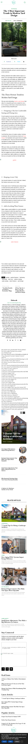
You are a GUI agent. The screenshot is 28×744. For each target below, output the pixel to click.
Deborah (9, 20)
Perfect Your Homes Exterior (8, 720)
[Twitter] (18, 340)
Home (2, 555)
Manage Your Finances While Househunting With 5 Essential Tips (13, 689)
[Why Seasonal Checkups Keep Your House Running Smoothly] (23, 479)
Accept (4, 741)
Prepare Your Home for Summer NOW (11, 716)
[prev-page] (21, 413)
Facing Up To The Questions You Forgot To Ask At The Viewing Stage (13, 724)
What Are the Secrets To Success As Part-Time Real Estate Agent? (12, 684)
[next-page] (24, 413)
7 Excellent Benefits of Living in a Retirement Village (7, 289)
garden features (14, 277)
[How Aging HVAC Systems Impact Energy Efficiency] (23, 450)
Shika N (4, 441)
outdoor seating (18, 279)
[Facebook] (7, 340)
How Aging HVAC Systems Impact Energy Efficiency (8, 449)
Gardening (14, 8)
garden (7, 277)
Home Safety (5, 618)
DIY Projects (5, 586)
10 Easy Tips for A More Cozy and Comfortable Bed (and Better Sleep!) (20, 290)
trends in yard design (19, 101)
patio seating (5, 281)
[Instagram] (10, 340)
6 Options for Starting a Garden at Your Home (7, 489)
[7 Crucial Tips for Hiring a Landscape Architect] (14, 427)
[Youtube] (20, 340)
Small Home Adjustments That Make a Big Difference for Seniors (9, 469)
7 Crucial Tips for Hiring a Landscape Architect (12, 436)
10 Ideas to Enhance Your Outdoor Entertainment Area (13, 679)
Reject (10, 741)
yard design (20, 281)
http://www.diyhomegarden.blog (14, 302)
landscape (4, 279)
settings (16, 738)
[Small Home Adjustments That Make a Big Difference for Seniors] (23, 469)
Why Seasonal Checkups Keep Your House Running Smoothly (9, 479)
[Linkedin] (12, 340)
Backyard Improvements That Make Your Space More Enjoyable (9, 459)
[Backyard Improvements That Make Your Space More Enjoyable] (23, 459)
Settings (17, 741)
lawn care (10, 279)
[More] (23, 61)
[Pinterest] (15, 340)
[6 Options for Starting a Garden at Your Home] (23, 489)
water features (13, 281)
